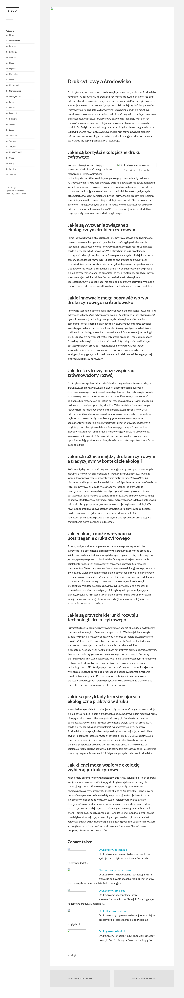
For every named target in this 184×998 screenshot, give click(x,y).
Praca (11, 102)
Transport (13, 141)
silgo (12, 10)
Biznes (12, 35)
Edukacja (13, 52)
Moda (11, 79)
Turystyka (13, 147)
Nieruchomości (15, 91)
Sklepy (12, 124)
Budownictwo (14, 40)
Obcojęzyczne (15, 96)
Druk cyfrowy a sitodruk (112, 931)
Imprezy (12, 68)
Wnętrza (12, 169)
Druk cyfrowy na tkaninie (113, 849)
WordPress (19, 191)
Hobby (12, 63)
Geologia (13, 57)
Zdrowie (12, 174)
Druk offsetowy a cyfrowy (113, 910)
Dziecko (12, 46)
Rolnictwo (13, 119)
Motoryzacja (14, 85)
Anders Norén (20, 194)
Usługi (11, 163)
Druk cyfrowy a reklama (112, 890)
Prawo (12, 107)
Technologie (14, 135)
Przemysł (13, 113)
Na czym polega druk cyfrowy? (115, 870)
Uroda (11, 158)
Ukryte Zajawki (15, 152)
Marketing (13, 74)
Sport (11, 130)
